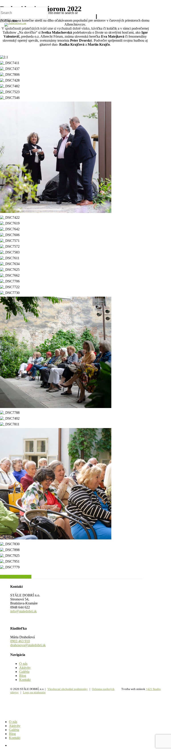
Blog (22, 676)
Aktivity (25, 667)
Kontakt (25, 680)
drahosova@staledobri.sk (28, 645)
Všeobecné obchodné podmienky (67, 689)
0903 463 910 (20, 641)
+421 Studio (153, 689)
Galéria (24, 671)
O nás (23, 663)
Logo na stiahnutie (34, 692)
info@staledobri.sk (23, 611)
